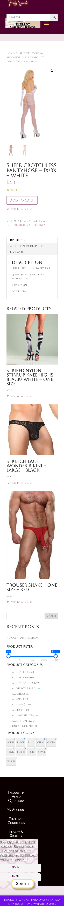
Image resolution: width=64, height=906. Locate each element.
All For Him (23, 677)
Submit (22, 883)
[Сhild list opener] (36, 672)
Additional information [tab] (27, 246)
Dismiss (51, 903)
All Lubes (21, 704)
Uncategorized (24, 726)
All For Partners (26, 683)
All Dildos (21, 693)
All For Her (23, 672)
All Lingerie (23, 715)
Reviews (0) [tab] (17, 252)
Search (51, 616)
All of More (23, 720)
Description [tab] (18, 240)
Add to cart (22, 200)
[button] (52, 71)
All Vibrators (24, 688)
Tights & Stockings (32, 225)
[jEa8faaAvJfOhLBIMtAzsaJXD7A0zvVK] (54, 54)
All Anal (20, 699)
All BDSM (21, 710)
